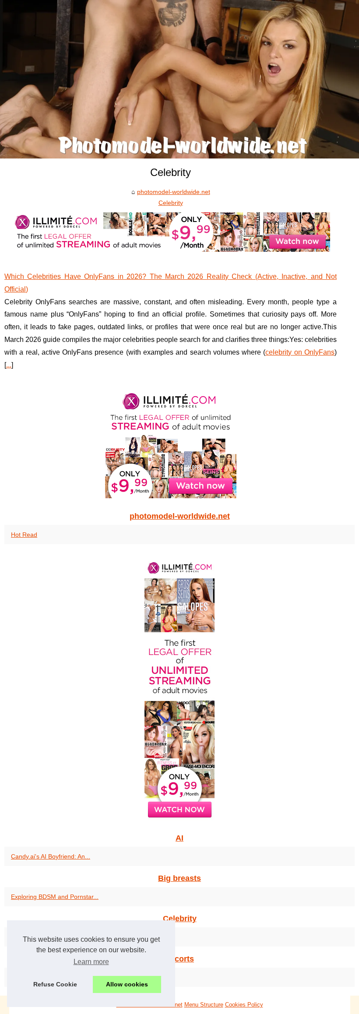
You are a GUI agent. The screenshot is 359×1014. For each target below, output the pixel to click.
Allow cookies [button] (127, 984)
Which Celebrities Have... (46, 936)
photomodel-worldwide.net (173, 191)
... (8, 365)
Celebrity (170, 202)
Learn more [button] (91, 961)
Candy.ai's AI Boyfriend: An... (50, 856)
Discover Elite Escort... (42, 977)
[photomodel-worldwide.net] (179, 79)
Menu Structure (203, 1004)
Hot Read (24, 534)
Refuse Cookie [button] (55, 984)
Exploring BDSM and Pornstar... (55, 896)
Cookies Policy (244, 1004)
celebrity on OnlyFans (299, 352)
